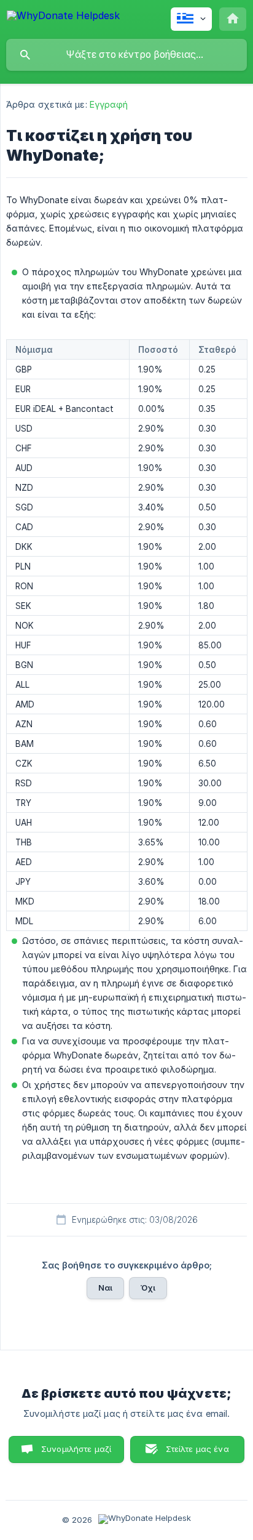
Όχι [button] (148, 1287)
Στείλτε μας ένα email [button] (197, 1453)
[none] (63, 17)
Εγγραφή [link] (109, 104)
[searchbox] (126, 55)
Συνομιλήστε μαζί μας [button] (76, 1453)
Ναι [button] (105, 1287)
